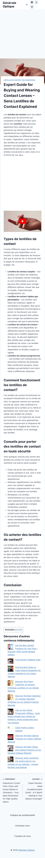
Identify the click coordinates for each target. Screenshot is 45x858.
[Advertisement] (22, 35)
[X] (36, 2)
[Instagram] (32, 7)
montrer (18, 630)
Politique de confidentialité (22, 815)
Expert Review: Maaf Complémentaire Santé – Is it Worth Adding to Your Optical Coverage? (33, 789)
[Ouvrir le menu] (27, 4)
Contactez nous (22, 826)
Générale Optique (26, 850)
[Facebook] (32, 2)
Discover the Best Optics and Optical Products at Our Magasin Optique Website (24, 750)
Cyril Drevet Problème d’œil (27, 660)
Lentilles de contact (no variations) (19, 80)
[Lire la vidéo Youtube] (22, 221)
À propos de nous (22, 836)
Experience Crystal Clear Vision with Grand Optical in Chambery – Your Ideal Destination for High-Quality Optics (11, 790)
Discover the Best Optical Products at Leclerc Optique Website (24, 739)
